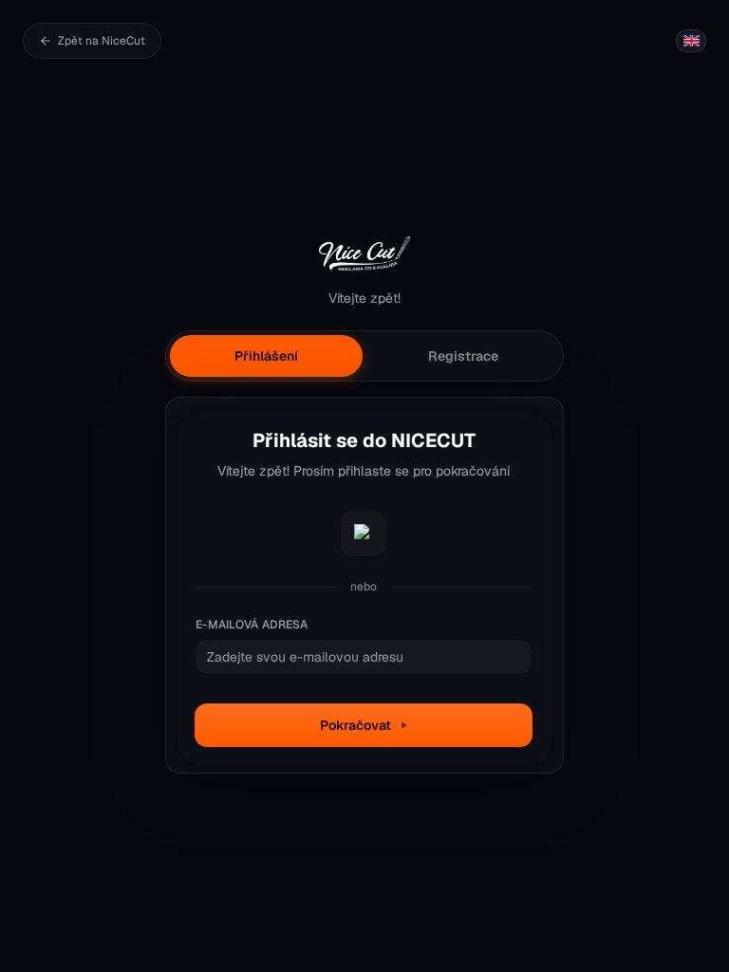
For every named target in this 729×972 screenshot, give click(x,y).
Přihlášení (266, 355)
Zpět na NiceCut (101, 40)
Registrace (463, 355)
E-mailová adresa (252, 624)
